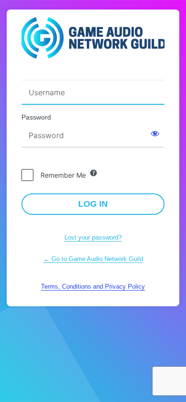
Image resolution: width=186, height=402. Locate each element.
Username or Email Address (67, 74)
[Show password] (155, 133)
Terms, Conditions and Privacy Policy (93, 286)
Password (36, 117)
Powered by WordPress (93, 41)
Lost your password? (93, 237)
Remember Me (63, 175)
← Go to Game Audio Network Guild (93, 258)
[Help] (93, 173)
